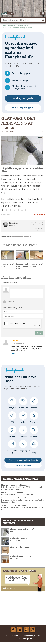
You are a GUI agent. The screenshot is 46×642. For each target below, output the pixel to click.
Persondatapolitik (25, 638)
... (22, 210)
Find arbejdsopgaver (23, 107)
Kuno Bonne (14, 225)
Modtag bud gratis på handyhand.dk (23, 460)
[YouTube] (26, 630)
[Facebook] (13, 630)
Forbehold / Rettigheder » (38, 229)
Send (39, 333)
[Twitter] (20, 630)
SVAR (13, 353)
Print (41, 132)
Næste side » (38, 214)
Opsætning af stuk (21, 236)
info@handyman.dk (32, 636)
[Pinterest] (33, 630)
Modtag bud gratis (23, 98)
